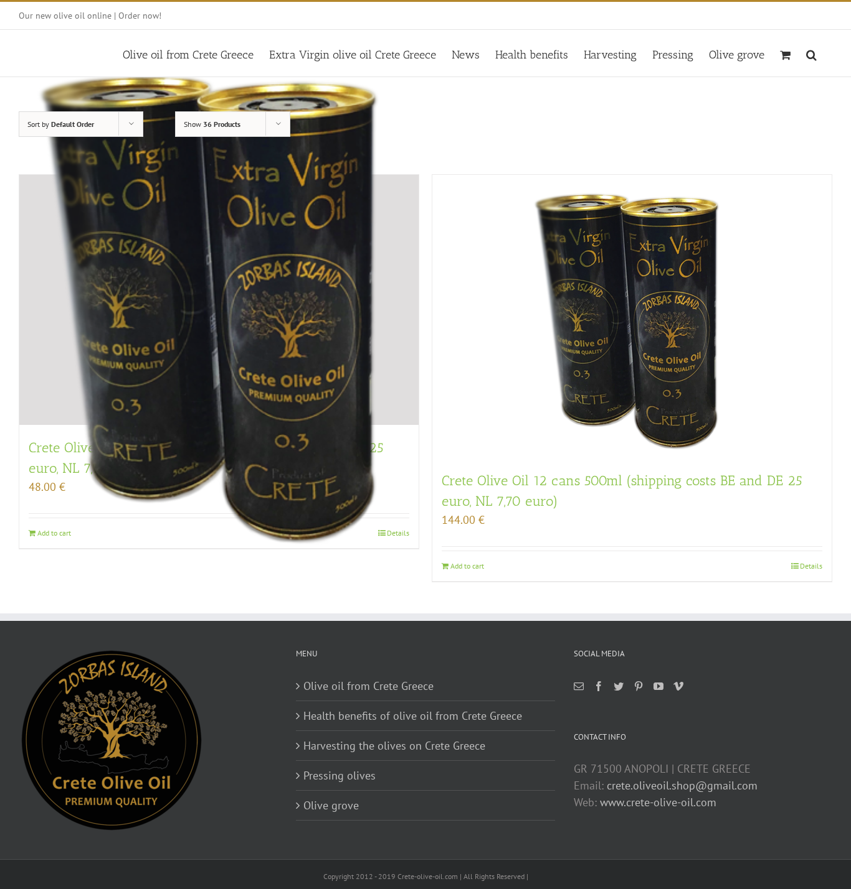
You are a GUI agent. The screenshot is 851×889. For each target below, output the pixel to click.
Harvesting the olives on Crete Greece (394, 745)
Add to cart (467, 565)
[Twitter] (619, 686)
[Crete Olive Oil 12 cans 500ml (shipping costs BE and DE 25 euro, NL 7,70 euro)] (632, 316)
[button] (811, 53)
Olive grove (331, 805)
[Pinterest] (639, 686)
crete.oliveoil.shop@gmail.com (682, 785)
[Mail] (579, 686)
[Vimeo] (678, 686)
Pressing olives (339, 775)
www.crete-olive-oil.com (658, 802)
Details (811, 565)
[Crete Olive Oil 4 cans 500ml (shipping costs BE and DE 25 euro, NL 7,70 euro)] (219, 300)
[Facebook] (599, 686)
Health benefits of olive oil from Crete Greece (412, 716)
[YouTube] (658, 686)
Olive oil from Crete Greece (368, 686)
